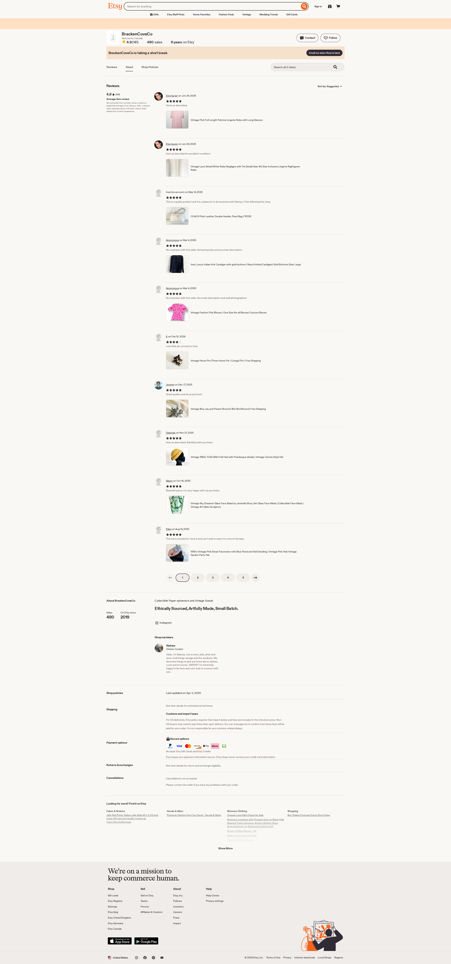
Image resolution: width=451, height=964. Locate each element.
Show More (225, 848)
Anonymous (172, 240)
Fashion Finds (226, 14)
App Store (120, 940)
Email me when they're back (324, 52)
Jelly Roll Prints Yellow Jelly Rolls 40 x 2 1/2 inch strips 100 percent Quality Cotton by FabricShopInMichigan (132, 818)
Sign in (318, 6)
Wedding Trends (269, 14)
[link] (170, 577)
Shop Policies (149, 67)
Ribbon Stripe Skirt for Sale (242, 835)
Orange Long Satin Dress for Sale (245, 815)
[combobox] (212, 6)
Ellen (168, 529)
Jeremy (170, 384)
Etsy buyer (172, 95)
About (129, 67)
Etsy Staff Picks (175, 14)
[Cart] (338, 6)
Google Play (146, 940)
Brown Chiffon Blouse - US (241, 831)
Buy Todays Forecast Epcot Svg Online (309, 815)
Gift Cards (292, 14)
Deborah (170, 432)
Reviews (111, 67)
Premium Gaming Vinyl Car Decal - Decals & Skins (194, 815)
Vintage (246, 14)
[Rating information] (124, 42)
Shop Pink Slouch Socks (240, 840)
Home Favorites (201, 14)
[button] (307, 38)
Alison (169, 480)
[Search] (304, 6)
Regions (338, 957)
